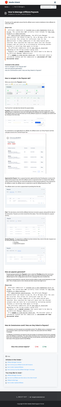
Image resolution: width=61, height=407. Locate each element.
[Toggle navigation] (54, 2)
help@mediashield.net (38, 397)
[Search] (54, 7)
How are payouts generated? (13, 68)
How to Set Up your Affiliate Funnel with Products (20, 364)
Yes (45, 347)
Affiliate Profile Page (12, 380)
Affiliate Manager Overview (14, 362)
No (37, 347)
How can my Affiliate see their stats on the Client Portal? (22, 378)
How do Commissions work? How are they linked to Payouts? (23, 70)
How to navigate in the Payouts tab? (15, 66)
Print (8, 356)
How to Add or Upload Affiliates (15, 367)
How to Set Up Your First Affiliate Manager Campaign (21, 369)
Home (6, 7)
